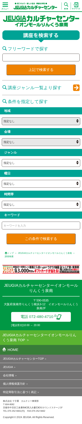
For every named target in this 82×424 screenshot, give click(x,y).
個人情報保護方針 (14, 383)
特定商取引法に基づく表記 (19, 392)
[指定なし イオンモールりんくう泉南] (41, 142)
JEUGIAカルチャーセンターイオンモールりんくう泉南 (45, 253)
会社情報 (8, 375)
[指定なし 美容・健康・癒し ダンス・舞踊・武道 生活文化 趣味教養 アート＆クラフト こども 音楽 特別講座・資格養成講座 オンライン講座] (41, 163)
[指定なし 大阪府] (41, 121)
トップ (10, 253)
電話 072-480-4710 (36, 317)
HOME (13, 350)
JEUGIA (8, 367)
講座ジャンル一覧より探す (35, 87)
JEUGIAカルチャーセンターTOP (23, 358)
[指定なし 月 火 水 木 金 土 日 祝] (41, 184)
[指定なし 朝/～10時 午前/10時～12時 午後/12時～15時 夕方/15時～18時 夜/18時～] (41, 205)
